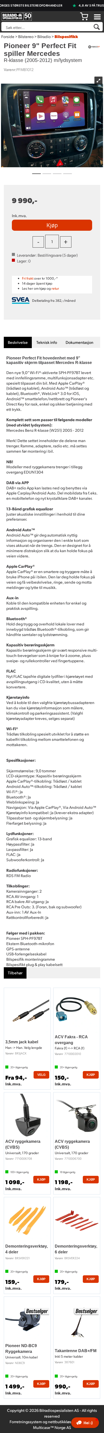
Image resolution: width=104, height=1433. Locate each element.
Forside (7, 36)
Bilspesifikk (66, 36)
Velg (41, 1075)
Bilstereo (26, 36)
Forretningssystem (26, 1421)
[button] (85, 1422)
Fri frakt (27, 278)
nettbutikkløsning (63, 1421)
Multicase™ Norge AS (52, 1427)
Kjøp (52, 224)
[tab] (18, 342)
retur (55, 288)
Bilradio (44, 36)
